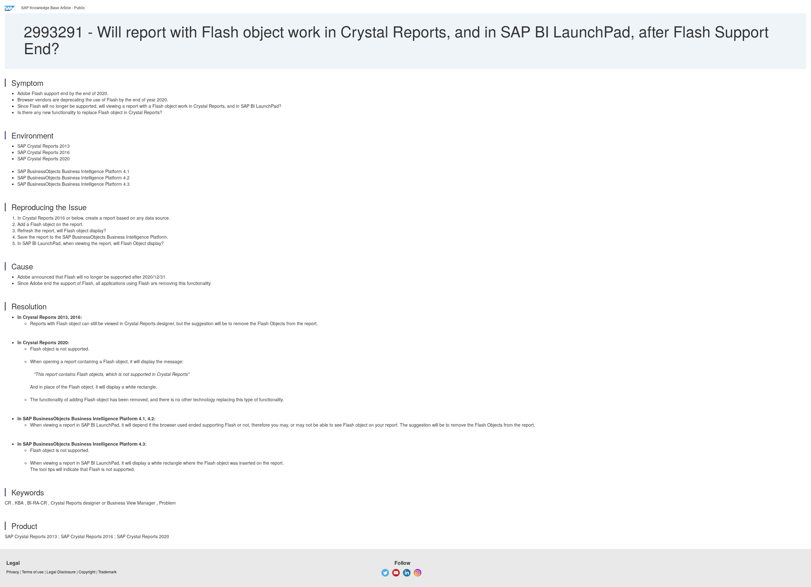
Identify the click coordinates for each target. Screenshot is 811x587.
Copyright (87, 571)
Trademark (107, 571)
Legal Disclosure (61, 571)
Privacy (12, 571)
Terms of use (33, 571)
